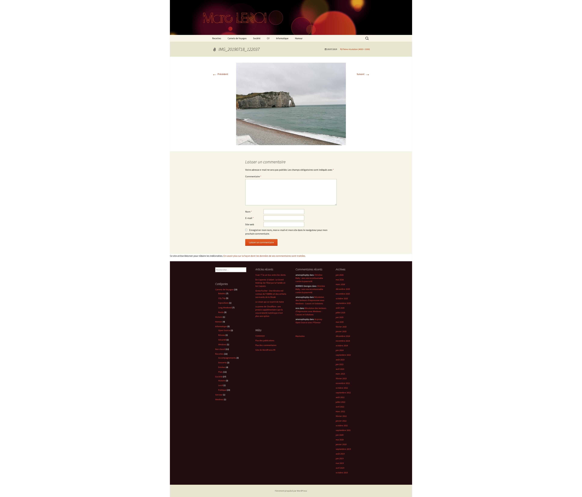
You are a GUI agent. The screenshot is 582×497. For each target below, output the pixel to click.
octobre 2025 (342, 298)
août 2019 (340, 453)
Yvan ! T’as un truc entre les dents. (270, 275)
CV (268, 38)
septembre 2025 (343, 303)
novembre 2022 (343, 383)
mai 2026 (340, 279)
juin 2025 (339, 317)
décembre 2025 (343, 289)
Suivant (363, 74)
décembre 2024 (343, 336)
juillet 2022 (340, 402)
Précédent (220, 74)
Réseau (221, 335)
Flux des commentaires (265, 345)
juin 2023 (339, 364)
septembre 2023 (343, 355)
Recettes (216, 38)
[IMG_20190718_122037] (291, 103)
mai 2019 (340, 463)
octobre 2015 (342, 472)
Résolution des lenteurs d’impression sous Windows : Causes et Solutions (310, 300)
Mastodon (300, 336)
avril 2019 (340, 467)
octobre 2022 (342, 387)
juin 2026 (339, 275)
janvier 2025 (341, 331)
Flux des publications (264, 340)
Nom (248, 211)
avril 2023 (340, 369)
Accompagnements (227, 357)
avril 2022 (340, 406)
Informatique (282, 38)
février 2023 (341, 378)
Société (256, 38)
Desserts (222, 362)
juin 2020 (339, 435)
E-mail (249, 218)
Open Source (224, 330)
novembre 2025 (343, 293)
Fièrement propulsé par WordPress (291, 490)
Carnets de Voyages (237, 38)
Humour (299, 38)
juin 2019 (339, 458)
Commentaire (253, 176)
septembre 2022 (343, 392)
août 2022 (340, 397)
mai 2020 (340, 439)
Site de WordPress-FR (265, 350)
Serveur (218, 394)
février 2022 (341, 416)
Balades (222, 293)
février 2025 (341, 326)
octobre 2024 (342, 345)
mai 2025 (340, 322)
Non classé (220, 349)
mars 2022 (340, 411)
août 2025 (340, 307)
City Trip (222, 298)
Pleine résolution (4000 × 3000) (356, 49)
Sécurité (222, 339)
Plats (220, 372)
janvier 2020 (341, 444)
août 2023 (340, 359)
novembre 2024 (343, 340)
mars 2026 (340, 284)
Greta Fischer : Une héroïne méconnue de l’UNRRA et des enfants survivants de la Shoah (270, 293)
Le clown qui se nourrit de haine (269, 301)
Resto (221, 312)
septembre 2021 (343, 430)
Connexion (260, 335)
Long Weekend (225, 307)
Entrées (221, 367)
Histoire (218, 317)
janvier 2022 (341, 420)
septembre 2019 (343, 449)
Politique (222, 390)
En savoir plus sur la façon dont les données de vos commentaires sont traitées (264, 255)
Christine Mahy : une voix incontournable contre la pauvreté (309, 278)
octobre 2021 (342, 425)
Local (220, 385)
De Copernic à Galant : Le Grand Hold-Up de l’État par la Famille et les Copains (270, 282)
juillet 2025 (340, 312)
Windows (222, 344)
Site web (249, 224)
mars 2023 (340, 373)
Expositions (223, 302)
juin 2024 (339, 350)
